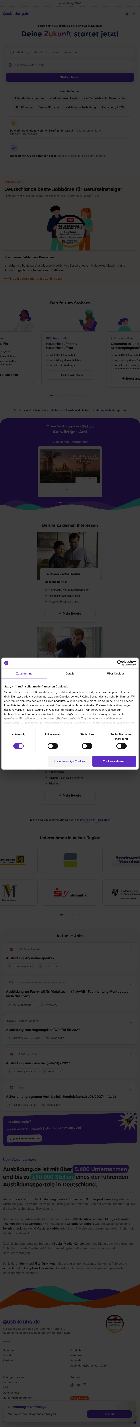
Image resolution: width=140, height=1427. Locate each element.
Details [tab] (70, 673)
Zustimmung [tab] (24, 673)
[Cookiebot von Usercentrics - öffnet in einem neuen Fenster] (120, 663)
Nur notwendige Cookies (69, 761)
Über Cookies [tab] (116, 673)
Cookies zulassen (114, 761)
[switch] (53, 746)
